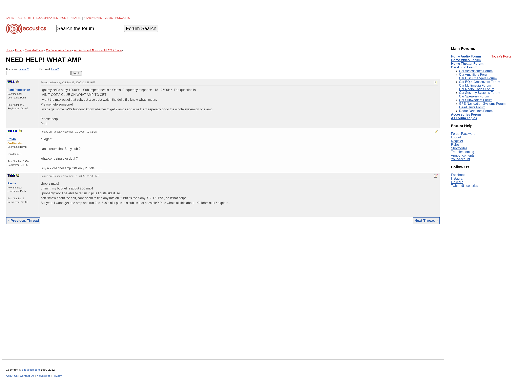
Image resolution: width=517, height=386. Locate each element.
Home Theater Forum (467, 63)
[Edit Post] (436, 82)
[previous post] (11, 131)
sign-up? (24, 69)
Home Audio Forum (466, 56)
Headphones (93, 17)
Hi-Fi (31, 17)
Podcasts (122, 17)
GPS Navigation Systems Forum (482, 103)
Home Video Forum (466, 60)
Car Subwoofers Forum (475, 100)
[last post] (13, 82)
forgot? (55, 69)
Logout (456, 137)
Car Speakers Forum (474, 96)
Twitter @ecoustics (464, 185)
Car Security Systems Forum (479, 92)
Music (108, 17)
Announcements (462, 155)
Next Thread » (426, 221)
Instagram (458, 178)
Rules (455, 144)
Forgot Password (463, 133)
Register (457, 141)
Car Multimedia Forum (475, 85)
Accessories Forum (466, 114)
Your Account (460, 159)
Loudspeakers (47, 17)
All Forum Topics (464, 118)
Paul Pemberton (18, 89)
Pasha (11, 183)
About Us (12, 375)
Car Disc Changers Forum (478, 78)
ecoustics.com (31, 369)
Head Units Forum (472, 107)
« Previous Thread (23, 221)
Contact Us (27, 375)
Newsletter (43, 375)
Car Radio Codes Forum (476, 89)
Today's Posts (501, 56)
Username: (17, 69)
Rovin (11, 139)
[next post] (11, 82)
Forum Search (141, 28)
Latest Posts (16, 17)
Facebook (458, 175)
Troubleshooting (462, 152)
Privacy (57, 375)
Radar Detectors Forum (476, 111)
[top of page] (8, 82)
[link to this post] (18, 81)
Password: (49, 69)
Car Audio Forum (464, 67)
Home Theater (70, 17)
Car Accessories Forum (476, 71)
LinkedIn (457, 182)
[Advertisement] (127, 294)
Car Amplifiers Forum (474, 74)
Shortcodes (459, 148)
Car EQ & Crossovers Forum (479, 82)
